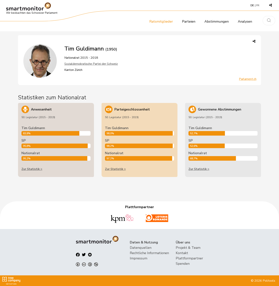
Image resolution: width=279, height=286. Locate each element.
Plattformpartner (189, 258)
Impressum (138, 258)
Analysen (245, 21)
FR (257, 5)
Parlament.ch (247, 79)
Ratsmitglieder (161, 21)
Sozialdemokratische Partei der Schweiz (91, 64)
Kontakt (182, 253)
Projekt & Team (188, 247)
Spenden (183, 263)
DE (252, 5)
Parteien (188, 21)
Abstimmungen (216, 21)
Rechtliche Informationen (149, 253)
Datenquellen (140, 247)
